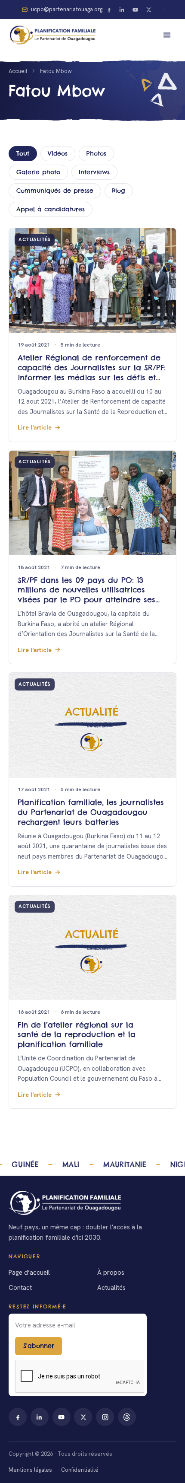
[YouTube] (135, 9)
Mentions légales (30, 1469)
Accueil (18, 71)
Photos (96, 153)
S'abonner (38, 1346)
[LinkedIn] (122, 9)
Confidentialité (80, 1469)
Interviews (94, 172)
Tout (22, 153)
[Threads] (127, 1417)
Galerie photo (38, 172)
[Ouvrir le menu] (166, 35)
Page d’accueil (29, 1272)
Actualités (111, 1287)
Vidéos (58, 153)
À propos (110, 1272)
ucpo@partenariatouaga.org (66, 9)
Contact (20, 1287)
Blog (118, 190)
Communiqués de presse (54, 190)
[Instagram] (105, 1417)
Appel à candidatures (50, 209)
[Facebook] (108, 9)
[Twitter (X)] (148, 9)
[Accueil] (92, 1203)
